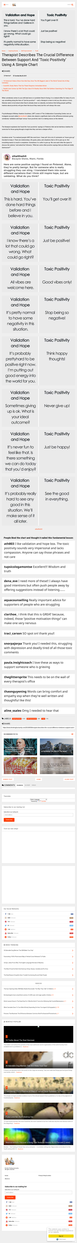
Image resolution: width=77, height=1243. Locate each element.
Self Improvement (26, 51)
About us (7, 1178)
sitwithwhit (38, 529)
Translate (43, 801)
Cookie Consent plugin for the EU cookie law (61, 1239)
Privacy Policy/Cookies (44, 1175)
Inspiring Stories (13, 51)
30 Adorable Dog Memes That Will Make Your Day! (26, 1066)
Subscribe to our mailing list (11, 812)
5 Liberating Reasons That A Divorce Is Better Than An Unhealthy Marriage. (55, 769)
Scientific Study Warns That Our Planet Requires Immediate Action (25, 86)
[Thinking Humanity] (14, 5)
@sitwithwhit (23, 116)
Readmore (25, 1046)
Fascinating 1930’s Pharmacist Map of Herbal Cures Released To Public (35, 1091)
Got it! (61, 1236)
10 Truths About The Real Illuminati (20, 1040)
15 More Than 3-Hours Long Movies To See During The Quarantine (19, 769)
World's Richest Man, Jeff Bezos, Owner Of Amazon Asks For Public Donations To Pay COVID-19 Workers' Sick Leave (19, 749)
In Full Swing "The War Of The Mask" (54, 751)
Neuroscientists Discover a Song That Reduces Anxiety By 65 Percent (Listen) (38, 1142)
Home (3, 51)
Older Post (69, 779)
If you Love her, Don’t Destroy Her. (20, 1117)
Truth (36, 51)
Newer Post (7, 779)
